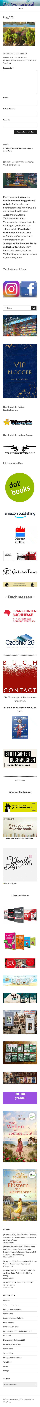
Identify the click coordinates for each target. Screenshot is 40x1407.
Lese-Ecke (7, 1336)
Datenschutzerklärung (10, 1399)
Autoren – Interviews (11, 1305)
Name (5, 98)
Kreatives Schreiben (11, 1327)
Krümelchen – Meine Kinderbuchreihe (17, 1331)
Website (6, 120)
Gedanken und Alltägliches (13, 1318)
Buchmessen (8, 1314)
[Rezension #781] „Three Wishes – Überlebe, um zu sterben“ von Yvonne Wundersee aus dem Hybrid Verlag (19, 1237)
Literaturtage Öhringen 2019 (14, 1340)
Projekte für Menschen (12, 1344)
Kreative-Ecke (8, 1322)
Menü (21, 9)
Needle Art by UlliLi (10, 883)
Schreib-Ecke (8, 1353)
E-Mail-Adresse (9, 109)
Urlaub (5, 1366)
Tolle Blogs (7, 1362)
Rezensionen (8, 1349)
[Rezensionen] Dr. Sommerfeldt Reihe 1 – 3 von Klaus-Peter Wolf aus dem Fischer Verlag (19, 1273)
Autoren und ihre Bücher (12, 1309)
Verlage (6, 1371)
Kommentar (8, 68)
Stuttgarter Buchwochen (12, 1358)
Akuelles (6, 1300)
